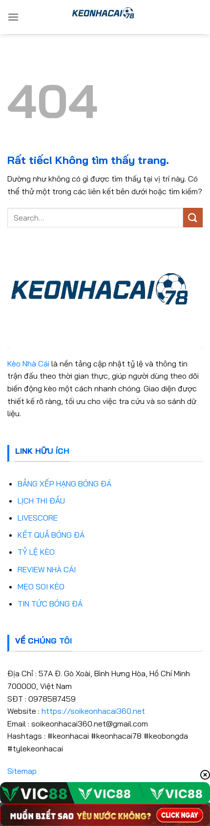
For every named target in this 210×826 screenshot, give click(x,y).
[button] (13, 17)
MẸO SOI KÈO (41, 586)
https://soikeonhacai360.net (93, 711)
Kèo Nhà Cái (28, 363)
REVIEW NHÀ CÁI (47, 569)
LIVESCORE (38, 518)
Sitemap (22, 771)
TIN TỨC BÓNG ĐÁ (50, 603)
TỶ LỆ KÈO (36, 552)
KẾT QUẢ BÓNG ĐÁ (51, 535)
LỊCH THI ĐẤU (41, 500)
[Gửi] (193, 217)
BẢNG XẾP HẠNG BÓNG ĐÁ (64, 483)
